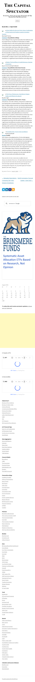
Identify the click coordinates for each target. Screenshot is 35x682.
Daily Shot (4, 485)
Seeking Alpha (5, 449)
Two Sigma (5, 658)
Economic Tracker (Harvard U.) (9, 628)
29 (24, 297)
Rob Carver (5, 622)
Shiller (3, 572)
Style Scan (4, 610)
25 (7, 297)
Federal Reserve (6, 413)
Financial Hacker (6, 632)
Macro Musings (6, 523)
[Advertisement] (17, 330)
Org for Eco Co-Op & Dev (8, 433)
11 (7, 293)
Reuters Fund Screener (8, 608)
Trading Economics (7, 582)
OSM (3, 638)
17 (2, 295)
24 (2, 297)
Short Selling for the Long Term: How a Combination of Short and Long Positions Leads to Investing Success (17, 32)
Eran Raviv (5, 630)
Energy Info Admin (6, 411)
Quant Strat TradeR (7, 648)
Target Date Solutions (7, 612)
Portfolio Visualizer (7, 606)
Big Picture (4, 483)
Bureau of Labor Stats (7, 405)
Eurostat (4, 554)
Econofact (4, 489)
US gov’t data (5, 588)
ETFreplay (4, 598)
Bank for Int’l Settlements (8, 429)
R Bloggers (5, 652)
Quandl (4, 568)
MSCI (3, 558)
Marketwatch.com (6, 467)
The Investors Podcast (8, 521)
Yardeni (4, 507)
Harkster (4, 443)
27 (15, 297)
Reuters (4, 469)
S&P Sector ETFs (6, 574)
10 (2, 293)
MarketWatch (5, 669)
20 (15, 295)
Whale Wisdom (6, 584)
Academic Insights (6, 477)
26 (11, 297)
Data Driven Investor (7, 626)
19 (11, 295)
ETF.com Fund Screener (8, 596)
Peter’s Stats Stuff (6, 640)
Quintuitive (5, 650)
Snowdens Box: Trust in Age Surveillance (17, 131)
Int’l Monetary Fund (7, 431)
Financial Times (6, 465)
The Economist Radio (7, 517)
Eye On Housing (6, 493)
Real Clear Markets (7, 447)
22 (24, 295)
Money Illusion (6, 499)
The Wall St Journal (7, 471)
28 (20, 297)
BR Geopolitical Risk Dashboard (10, 546)
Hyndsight (4, 636)
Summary (4, 38)
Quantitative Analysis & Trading (10, 642)
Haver (3, 495)
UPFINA (4, 505)
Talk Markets (5, 453)
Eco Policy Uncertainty (7, 550)
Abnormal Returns (6, 441)
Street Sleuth (5, 451)
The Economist (6, 463)
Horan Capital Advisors (8, 497)
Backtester (5, 594)
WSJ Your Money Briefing (8, 530)
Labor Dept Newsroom (8, 415)
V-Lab (3, 614)
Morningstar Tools (6, 604)
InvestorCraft (5, 602)
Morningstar (5, 560)
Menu (17, 20)
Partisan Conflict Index (8, 566)
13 (15, 293)
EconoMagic (5, 548)
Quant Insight (5, 644)
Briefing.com (5, 665)
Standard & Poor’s (6, 578)
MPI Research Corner (7, 501)
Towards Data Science (8, 656)
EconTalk (4, 519)
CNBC (3, 461)
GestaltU (4, 634)
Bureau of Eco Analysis (8, 403)
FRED (3, 556)
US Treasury (5, 421)
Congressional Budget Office (9, 409)
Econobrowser (6, 487)
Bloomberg (5, 459)
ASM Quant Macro (6, 620)
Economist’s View (6, 491)
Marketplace (5, 525)
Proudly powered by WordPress (10, 679)
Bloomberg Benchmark (8, 513)
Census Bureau (6, 407)
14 (20, 293)
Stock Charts (5, 580)
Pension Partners (6, 503)
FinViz (3, 600)
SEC (3, 419)
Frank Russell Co (6, 570)
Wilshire (4, 586)
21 (20, 295)
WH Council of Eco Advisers (9, 423)
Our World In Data (6, 564)
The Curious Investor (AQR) (9, 515)
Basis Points (5, 481)
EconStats (4, 552)
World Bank (5, 435)
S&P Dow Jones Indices (8, 576)
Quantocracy (5, 646)
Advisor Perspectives (7, 479)
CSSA (3, 624)
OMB (3, 417)
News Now (4, 445)
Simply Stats (5, 654)
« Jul (3, 300)
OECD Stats (5, 562)
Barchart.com (5, 536)
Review (4, 135)
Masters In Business (7, 528)
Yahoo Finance (6, 540)
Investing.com (5, 538)
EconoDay (4, 667)
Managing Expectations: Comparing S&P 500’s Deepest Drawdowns (9, 180)
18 (7, 295)
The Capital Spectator (17, 8)
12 (11, 293)
